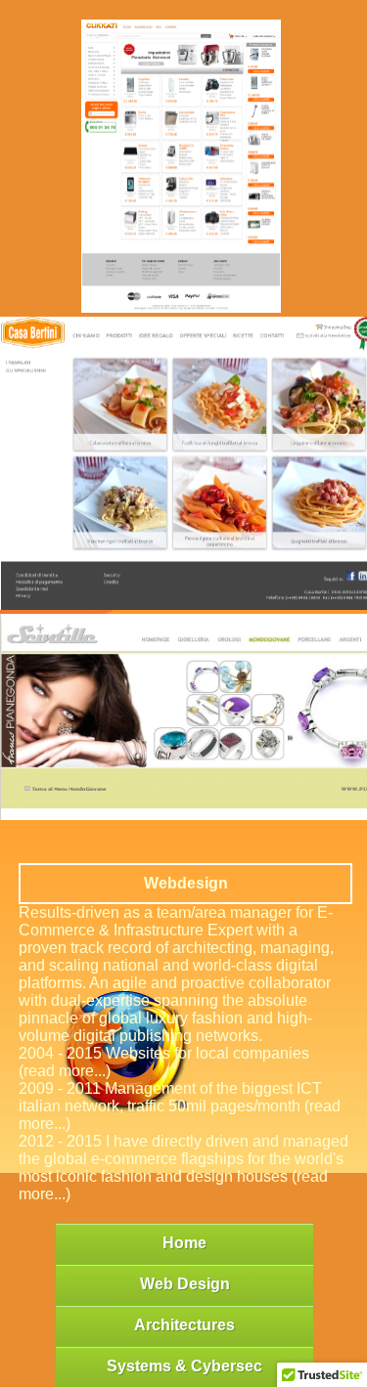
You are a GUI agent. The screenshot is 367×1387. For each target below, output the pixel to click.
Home (184, 1243)
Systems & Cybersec (184, 1366)
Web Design (185, 1284)
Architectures (184, 1325)
